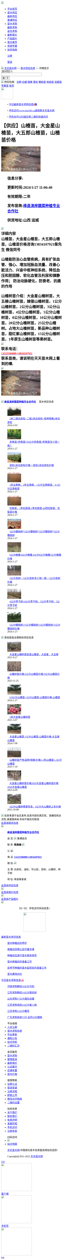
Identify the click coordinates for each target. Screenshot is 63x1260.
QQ (3, 1161)
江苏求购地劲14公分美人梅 (22, 1005)
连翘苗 (58, 82)
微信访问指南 (14, 1099)
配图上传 (12, 1095)
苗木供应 (12, 12)
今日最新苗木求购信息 (23, 104)
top (2, 1257)
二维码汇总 (13, 1045)
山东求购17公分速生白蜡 (20, 998)
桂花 (11, 85)
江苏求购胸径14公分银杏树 (22, 992)
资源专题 (12, 46)
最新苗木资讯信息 (11, 937)
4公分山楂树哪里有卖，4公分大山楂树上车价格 (35, 806)
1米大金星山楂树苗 (19, 717)
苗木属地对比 (14, 974)
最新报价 (12, 35)
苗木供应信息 (27, 68)
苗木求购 (12, 23)
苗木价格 (12, 1074)
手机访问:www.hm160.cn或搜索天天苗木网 (31, 110)
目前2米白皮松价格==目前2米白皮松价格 (31, 465)
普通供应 (12, 20)
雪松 (35, 82)
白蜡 (24, 82)
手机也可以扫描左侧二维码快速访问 (28, 116)
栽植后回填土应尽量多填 (20, 949)
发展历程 (12, 1123)
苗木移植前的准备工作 (19, 961)
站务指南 (12, 49)
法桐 (19, 82)
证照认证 (12, 1084)
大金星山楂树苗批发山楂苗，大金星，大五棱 (33, 654)
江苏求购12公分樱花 (18, 1011)
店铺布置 (12, 1070)
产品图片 (12, 38)
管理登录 (12, 1059)
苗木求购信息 (14, 1031)
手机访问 (12, 1127)
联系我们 (12, 1116)
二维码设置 (13, 1102)
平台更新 (12, 1034)
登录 (9, 62)
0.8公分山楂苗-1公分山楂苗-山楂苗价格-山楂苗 (34, 697)
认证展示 (12, 1066)
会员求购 (12, 31)
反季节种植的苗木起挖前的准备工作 (26, 968)
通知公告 (12, 1038)
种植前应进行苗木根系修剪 (22, 955)
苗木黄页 (12, 42)
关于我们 (12, 1112)
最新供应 (12, 16)
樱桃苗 (42, 82)
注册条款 (12, 1131)
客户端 (5, 1193)
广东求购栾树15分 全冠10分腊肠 (24, 1017)
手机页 (5, 1226)
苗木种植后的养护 (17, 943)
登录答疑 (12, 1087)
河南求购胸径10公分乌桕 (20, 986)
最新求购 (12, 27)
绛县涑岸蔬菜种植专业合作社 (20, 401)
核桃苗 (50, 82)
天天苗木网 (10, 68)
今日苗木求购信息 (12, 980)
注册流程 (12, 1091)
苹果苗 (5, 85)
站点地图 (12, 1144)
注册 (9, 56)
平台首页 (12, 9)
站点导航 (12, 1042)
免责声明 (12, 1120)
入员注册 (12, 1027)
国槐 (30, 82)
